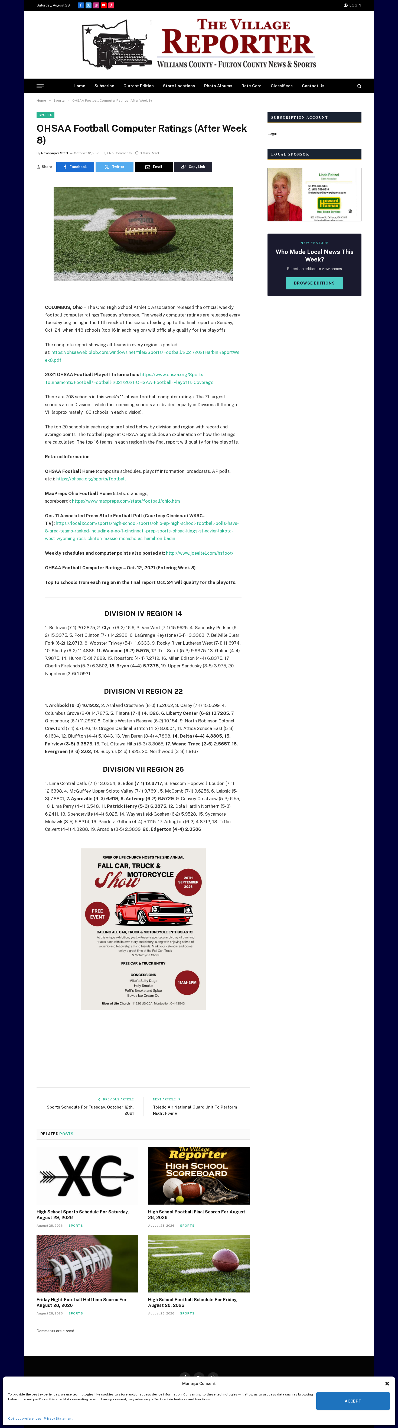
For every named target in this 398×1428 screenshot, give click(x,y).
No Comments (120, 153)
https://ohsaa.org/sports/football (91, 479)
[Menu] (40, 86)
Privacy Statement (58, 1418)
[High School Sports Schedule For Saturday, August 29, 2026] (87, 1176)
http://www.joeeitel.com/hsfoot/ (199, 553)
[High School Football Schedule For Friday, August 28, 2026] (199, 1264)
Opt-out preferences (24, 1418)
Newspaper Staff (54, 153)
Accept (353, 1401)
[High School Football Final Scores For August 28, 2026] (199, 1176)
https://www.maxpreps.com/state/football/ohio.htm (126, 501)
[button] (387, 1383)
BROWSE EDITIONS (314, 283)
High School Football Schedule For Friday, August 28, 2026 (192, 1302)
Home (79, 85)
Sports (45, 115)
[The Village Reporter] (199, 44)
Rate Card (252, 85)
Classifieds (282, 85)
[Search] (358, 86)
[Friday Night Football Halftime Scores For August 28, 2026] (87, 1264)
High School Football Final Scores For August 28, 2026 (196, 1214)
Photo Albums (218, 85)
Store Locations (179, 85)
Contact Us (313, 85)
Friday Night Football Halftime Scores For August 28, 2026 (82, 1302)
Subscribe (104, 85)
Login (272, 133)
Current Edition (138, 85)
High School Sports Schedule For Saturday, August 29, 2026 (83, 1214)
